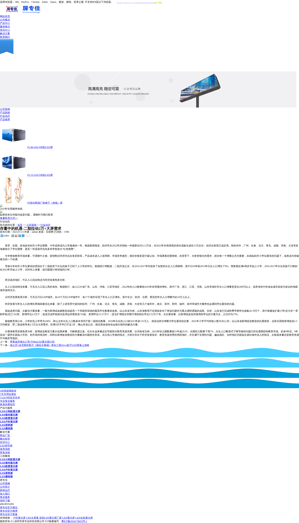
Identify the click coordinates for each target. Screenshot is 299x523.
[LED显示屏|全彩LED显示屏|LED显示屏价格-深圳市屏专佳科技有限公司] (36, 13)
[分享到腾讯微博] (19, 236)
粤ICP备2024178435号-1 (74, 521)
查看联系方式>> (9, 218)
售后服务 (5, 497)
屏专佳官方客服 (8, 514)
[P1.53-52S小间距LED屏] (13, 175)
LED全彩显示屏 (84, 517)
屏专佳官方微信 (8, 507)
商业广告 (5, 435)
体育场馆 (5, 449)
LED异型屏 (6, 445)
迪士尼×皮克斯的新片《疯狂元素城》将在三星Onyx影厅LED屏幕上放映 (49, 345)
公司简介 (5, 487)
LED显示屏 (68, 517)
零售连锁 (5, 452)
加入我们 (5, 493)
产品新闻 (5, 112)
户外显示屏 (19, 517)
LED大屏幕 (32, 517)
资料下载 (5, 500)
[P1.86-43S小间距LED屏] (13, 147)
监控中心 (5, 442)
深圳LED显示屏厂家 (50, 517)
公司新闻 (5, 109)
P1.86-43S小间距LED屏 (40, 147)
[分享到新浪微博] (16, 236)
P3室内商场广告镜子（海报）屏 (44, 202)
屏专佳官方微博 (8, 511)
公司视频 (5, 483)
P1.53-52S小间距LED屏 (40, 175)
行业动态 (5, 116)
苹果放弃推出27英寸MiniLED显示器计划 (32, 341)
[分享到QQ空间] (12, 236)
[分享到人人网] (23, 236)
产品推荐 (5, 119)
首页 (19, 225)
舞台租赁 (5, 438)
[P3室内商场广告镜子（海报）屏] (13, 202)
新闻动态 (5, 490)
